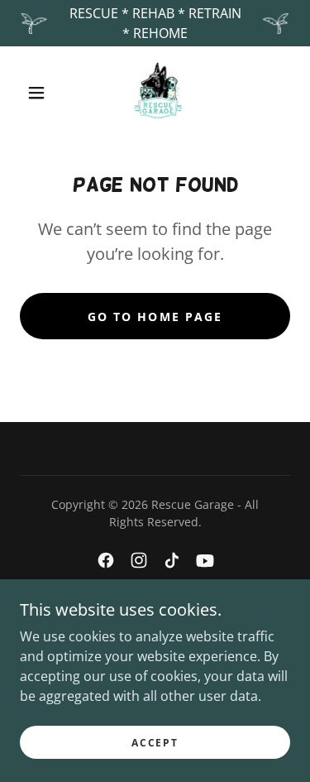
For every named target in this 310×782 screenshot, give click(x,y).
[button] (36, 92)
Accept (154, 743)
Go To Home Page (155, 316)
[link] (157, 93)
